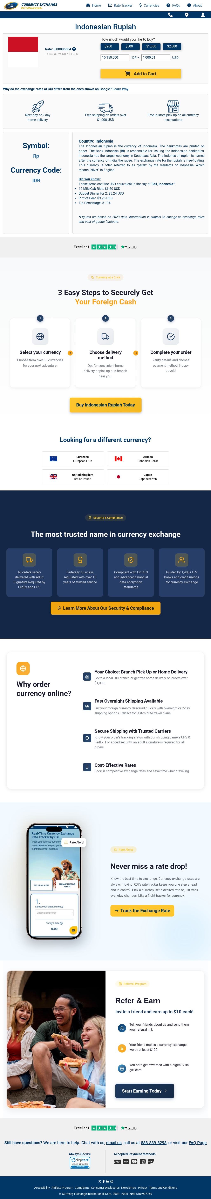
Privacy (143, 1187)
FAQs (175, 5)
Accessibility (42, 1187)
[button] (80, 1163)
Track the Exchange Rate (145, 910)
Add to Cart (144, 73)
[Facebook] (104, 1181)
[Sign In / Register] (203, 15)
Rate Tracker (122, 5)
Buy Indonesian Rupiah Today (105, 405)
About (197, 5)
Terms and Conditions (163, 1187)
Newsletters (128, 1187)
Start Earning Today (142, 1091)
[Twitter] (99, 1181)
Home (96, 5)
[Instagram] (111, 1181)
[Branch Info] (170, 15)
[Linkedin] (107, 1181)
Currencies (151, 5)
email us (114, 1142)
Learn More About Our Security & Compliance (108, 608)
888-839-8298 (153, 1142)
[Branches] (187, 14)
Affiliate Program (62, 1187)
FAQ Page (198, 1142)
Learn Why (120, 89)
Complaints (82, 1187)
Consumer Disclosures (105, 1187)
